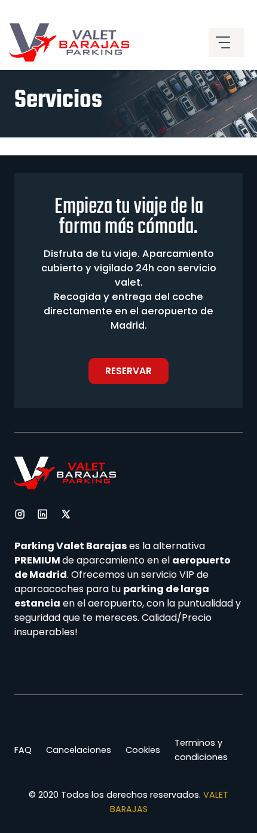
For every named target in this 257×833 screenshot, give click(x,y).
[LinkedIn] (42, 514)
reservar (128, 371)
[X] (65, 514)
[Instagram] (19, 514)
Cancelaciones (78, 750)
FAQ (23, 750)
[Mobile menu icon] (226, 42)
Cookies (143, 750)
